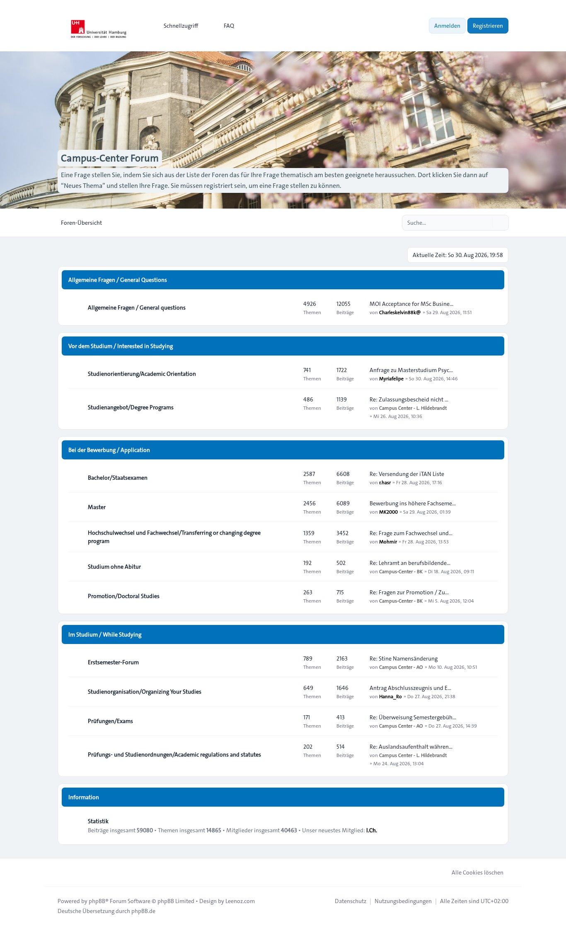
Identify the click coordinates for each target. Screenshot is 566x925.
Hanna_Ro (390, 696)
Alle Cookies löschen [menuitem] (477, 872)
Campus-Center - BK (401, 571)
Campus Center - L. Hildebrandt (413, 407)
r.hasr (385, 482)
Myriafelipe (391, 378)
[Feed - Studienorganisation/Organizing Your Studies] (290, 692)
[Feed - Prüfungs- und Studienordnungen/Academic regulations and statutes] (290, 754)
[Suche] (485, 223)
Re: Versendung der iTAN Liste (407, 474)
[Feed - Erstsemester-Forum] (290, 662)
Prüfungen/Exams (110, 721)
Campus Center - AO (401, 666)
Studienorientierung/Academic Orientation (142, 374)
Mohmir (388, 541)
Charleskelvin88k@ (400, 312)
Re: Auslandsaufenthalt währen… (411, 746)
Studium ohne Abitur (114, 566)
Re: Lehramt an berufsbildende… (410, 563)
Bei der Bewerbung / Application (109, 450)
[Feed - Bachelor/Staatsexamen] (290, 478)
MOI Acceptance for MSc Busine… (411, 304)
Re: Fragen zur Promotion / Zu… (409, 592)
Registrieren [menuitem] (488, 26)
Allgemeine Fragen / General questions (137, 307)
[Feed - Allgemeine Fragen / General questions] (290, 307)
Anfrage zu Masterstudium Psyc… (411, 370)
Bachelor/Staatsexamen (118, 477)
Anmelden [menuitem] (447, 26)
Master (97, 507)
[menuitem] (177, 25)
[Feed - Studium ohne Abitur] (290, 567)
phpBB (97, 901)
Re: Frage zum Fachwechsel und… (411, 533)
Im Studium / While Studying (104, 634)
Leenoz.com (240, 901)
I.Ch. (371, 830)
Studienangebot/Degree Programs (131, 407)
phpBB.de (143, 911)
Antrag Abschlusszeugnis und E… (410, 688)
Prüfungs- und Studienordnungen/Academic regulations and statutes (174, 754)
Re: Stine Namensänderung (404, 658)
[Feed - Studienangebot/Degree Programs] (290, 407)
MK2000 (388, 511)
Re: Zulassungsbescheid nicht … (409, 399)
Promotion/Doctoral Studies (124, 596)
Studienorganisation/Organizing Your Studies (144, 691)
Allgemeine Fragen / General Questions (117, 280)
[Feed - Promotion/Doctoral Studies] (290, 596)
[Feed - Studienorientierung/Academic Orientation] (290, 374)
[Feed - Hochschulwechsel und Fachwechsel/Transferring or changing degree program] (290, 537)
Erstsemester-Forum (113, 662)
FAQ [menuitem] (229, 26)
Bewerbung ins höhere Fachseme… (413, 503)
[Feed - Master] (290, 507)
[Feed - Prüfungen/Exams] (290, 721)
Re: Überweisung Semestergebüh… (413, 717)
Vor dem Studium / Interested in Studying (120, 346)
